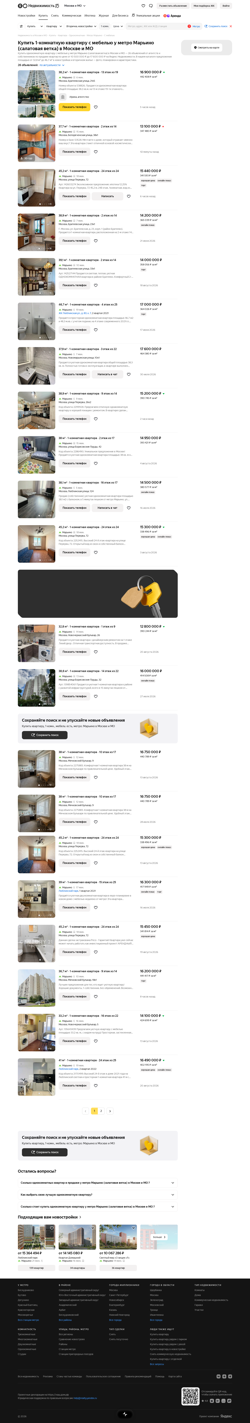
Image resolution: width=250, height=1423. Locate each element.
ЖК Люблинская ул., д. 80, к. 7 (75, 313)
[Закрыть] (230, 26)
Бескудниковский (69, 1314)
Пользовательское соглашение (103, 1376)
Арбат (62, 1310)
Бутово (22, 1295)
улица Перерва (76, 179)
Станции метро (67, 1349)
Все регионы (66, 1334)
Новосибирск (116, 1300)
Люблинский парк (68, 890)
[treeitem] (27, 16)
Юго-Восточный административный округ (82, 1295)
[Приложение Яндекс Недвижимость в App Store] (212, 1400)
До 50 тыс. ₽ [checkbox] (55, 598)
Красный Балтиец (27, 1305)
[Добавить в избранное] (96, 107)
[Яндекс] (226, 1416)
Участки (199, 1310)
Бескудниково (26, 1290)
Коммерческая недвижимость (211, 1300)
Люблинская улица (78, 491)
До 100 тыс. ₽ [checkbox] (101, 598)
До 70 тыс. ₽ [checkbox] (78, 598)
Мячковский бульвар (79, 760)
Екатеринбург (117, 1305)
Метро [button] (196, 26)
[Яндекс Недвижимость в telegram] (230, 1376)
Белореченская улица (80, 135)
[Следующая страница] (110, 1111)
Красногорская (26, 1310)
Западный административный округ (79, 1300)
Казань (113, 1310)
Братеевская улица (78, 80)
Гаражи (199, 1305)
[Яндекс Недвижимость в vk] (218, 1376)
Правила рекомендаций (138, 1376)
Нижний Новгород (119, 1314)
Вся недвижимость (28, 1376)
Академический (68, 1305)
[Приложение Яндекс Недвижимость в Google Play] (218, 1400)
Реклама (48, 1376)
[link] (226, 6)
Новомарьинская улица (81, 357)
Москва (63, 80)
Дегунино (23, 1300)
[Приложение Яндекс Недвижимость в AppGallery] (223, 1400)
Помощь (159, 1376)
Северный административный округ (79, 1290)
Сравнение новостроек (72, 1339)
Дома (198, 1295)
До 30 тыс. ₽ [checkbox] (33, 598)
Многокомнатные (27, 1339)
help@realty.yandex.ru (85, 1398)
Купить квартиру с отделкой (166, 1359)
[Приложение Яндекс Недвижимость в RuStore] (229, 1400)
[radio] (101, 1111)
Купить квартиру (159, 1334)
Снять (112, 1334)
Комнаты (200, 1290)
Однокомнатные (27, 1349)
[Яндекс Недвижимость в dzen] (224, 1376)
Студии (22, 1354)
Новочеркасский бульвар (82, 635)
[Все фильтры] (21, 26)
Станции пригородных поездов (76, 1354)
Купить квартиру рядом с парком (168, 1339)
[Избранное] (143, 6)
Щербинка (156, 1290)
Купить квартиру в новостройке (168, 1349)
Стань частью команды (69, 1376)
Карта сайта (175, 1376)
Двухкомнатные (27, 1344)
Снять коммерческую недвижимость (170, 1354)
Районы (63, 1344)
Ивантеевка (156, 1314)
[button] (151, 6)
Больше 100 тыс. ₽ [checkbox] (36, 608)
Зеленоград (156, 1300)
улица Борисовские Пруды (83, 446)
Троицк (154, 1310)
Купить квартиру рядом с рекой (167, 1344)
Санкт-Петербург (119, 1295)
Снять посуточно (118, 1339)
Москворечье (25, 1314)
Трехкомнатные (26, 1334)
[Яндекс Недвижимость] (39, 5)
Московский (157, 1305)
